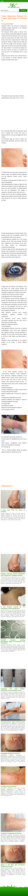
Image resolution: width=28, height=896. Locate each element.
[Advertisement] (14, 77)
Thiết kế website (15, 1)
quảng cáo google (21, 450)
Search (23, 10)
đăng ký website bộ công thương (9, 452)
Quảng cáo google (7, 1)
